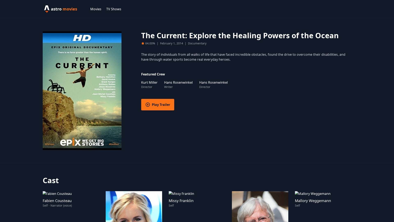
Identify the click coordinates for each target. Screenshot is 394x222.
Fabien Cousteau (57, 200)
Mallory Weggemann (313, 200)
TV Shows (113, 9)
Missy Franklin (181, 200)
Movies (95, 9)
